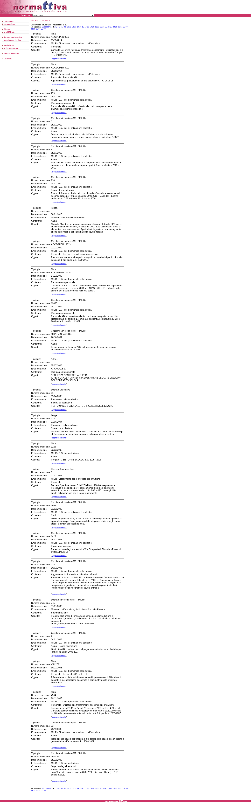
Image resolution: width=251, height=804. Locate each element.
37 (39, 29)
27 (111, 27)
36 (37, 29)
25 (106, 27)
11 (70, 27)
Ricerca (7, 29)
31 (121, 27)
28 (114, 27)
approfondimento (59, 59)
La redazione (9, 24)
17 (86, 27)
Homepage (8, 21)
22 (98, 27)
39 (45, 29)
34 (32, 29)
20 (93, 27)
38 (42, 29)
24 (103, 27)
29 (116, 27)
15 (80, 27)
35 (34, 29)
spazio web (9, 40)
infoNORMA (9, 32)
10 (68, 27)
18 (88, 27)
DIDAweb (8, 58)
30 (119, 27)
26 (109, 27)
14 (78, 27)
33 (127, 27)
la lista (18, 40)
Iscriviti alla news (11, 53)
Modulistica (9, 45)
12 (73, 27)
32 (124, 27)
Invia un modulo (11, 48)
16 (83, 27)
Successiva (46, 27)
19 (91, 27)
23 (101, 27)
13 (75, 27)
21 (96, 27)
